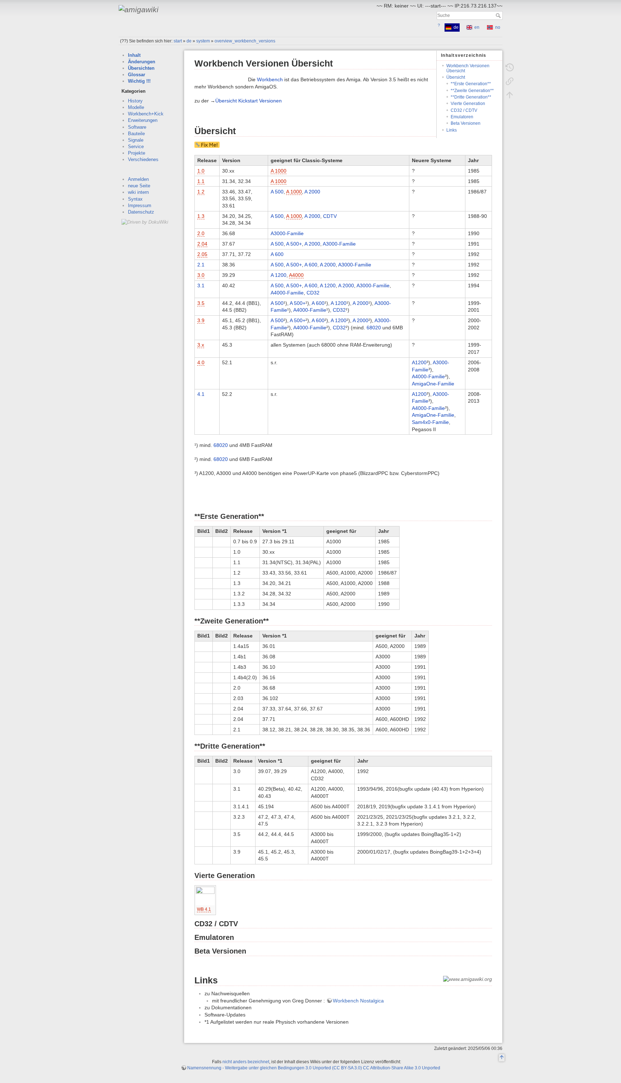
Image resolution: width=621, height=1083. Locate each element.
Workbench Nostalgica (358, 1001)
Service (136, 146)
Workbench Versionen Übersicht (467, 68)
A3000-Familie (287, 233)
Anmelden (138, 179)
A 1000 (278, 171)
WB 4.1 (204, 909)
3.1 (200, 285)
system (203, 41)
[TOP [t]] (502, 1058)
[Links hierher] (509, 81)
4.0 (200, 362)
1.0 (200, 171)
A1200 (419, 362)
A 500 (277, 192)
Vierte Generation (468, 103)
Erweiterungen (142, 120)
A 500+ (294, 244)
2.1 (200, 265)
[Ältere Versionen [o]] (509, 67)
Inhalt (134, 55)
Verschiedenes (143, 159)
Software (137, 127)
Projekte (136, 153)
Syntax (135, 199)
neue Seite (139, 185)
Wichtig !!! (139, 81)
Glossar (136, 74)
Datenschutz (141, 212)
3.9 (200, 320)
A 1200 (278, 275)
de (189, 41)
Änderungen (141, 61)
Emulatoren (462, 116)
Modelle (136, 107)
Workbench (270, 79)
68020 (374, 327)
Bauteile (136, 133)
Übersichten (141, 68)
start (178, 41)
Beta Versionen (465, 123)
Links (451, 130)
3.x (200, 345)
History (135, 101)
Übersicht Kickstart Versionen (248, 101)
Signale (135, 140)
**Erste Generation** (471, 83)
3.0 (200, 275)
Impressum (139, 205)
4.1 (200, 394)
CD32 (313, 293)
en (476, 27)
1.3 (200, 216)
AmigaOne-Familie (433, 384)
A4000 (296, 275)
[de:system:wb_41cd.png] (205, 895)
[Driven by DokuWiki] (144, 221)
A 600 (277, 254)
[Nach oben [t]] (509, 95)
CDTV (330, 216)
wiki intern (138, 192)
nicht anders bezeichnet (245, 1061)
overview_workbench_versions (245, 41)
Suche (499, 15)
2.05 (202, 254)
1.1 (200, 181)
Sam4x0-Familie (430, 422)
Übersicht (455, 77)
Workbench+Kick (146, 113)
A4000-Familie (287, 293)
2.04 (202, 244)
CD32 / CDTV (464, 110)
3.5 (200, 303)
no (497, 27)
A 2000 (312, 192)
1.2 (200, 192)
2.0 (200, 233)
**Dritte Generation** (471, 97)
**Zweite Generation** (472, 90)
